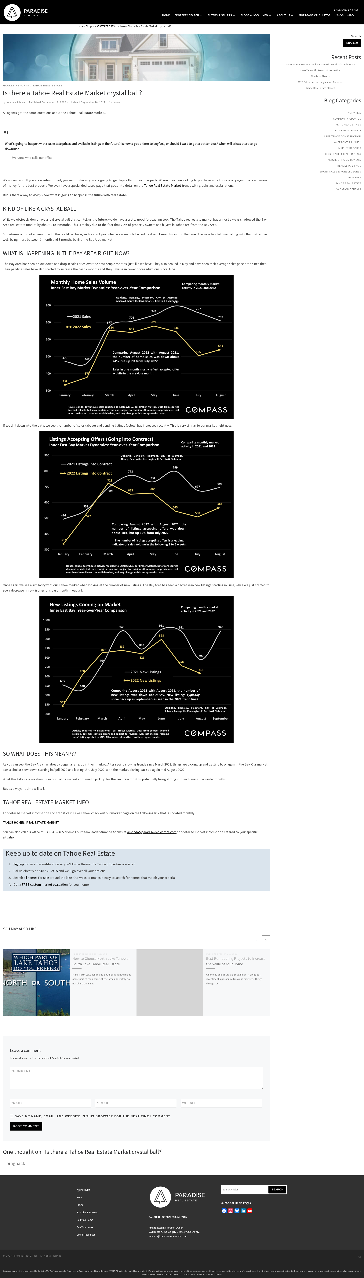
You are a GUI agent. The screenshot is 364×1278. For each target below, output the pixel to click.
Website (190, 1103)
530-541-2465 (48, 871)
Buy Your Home (85, 1227)
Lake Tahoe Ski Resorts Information (320, 70)
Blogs (89, 26)
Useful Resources (86, 1234)
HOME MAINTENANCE (348, 130)
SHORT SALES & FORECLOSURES (340, 171)
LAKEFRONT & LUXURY (347, 142)
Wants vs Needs (320, 76)
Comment (21, 1071)
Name (17, 1103)
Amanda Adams (345, 10)
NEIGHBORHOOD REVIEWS (344, 159)
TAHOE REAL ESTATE (348, 183)
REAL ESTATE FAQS (349, 165)
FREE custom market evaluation (45, 884)
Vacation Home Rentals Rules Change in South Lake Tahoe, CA (320, 64)
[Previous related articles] (257, 940)
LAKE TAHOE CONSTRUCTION (342, 136)
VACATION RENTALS (349, 189)
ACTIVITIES (354, 112)
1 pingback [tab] (14, 1163)
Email (103, 1103)
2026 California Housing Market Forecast (320, 82)
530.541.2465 (343, 15)
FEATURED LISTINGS (348, 124)
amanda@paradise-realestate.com (152, 832)
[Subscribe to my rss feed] (360, 1257)
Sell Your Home (85, 1220)
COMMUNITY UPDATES (347, 118)
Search (356, 36)
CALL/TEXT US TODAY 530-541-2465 (168, 1217)
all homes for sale (36, 877)
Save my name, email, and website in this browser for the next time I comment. (93, 1116)
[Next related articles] (266, 940)
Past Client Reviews (87, 1212)
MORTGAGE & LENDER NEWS (343, 154)
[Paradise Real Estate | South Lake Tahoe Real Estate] (25, 11)
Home (80, 26)
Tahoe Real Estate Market (162, 185)
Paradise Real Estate (25, 1255)
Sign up (18, 864)
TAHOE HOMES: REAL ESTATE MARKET (31, 822)
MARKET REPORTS (105, 26)
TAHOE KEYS (353, 177)
